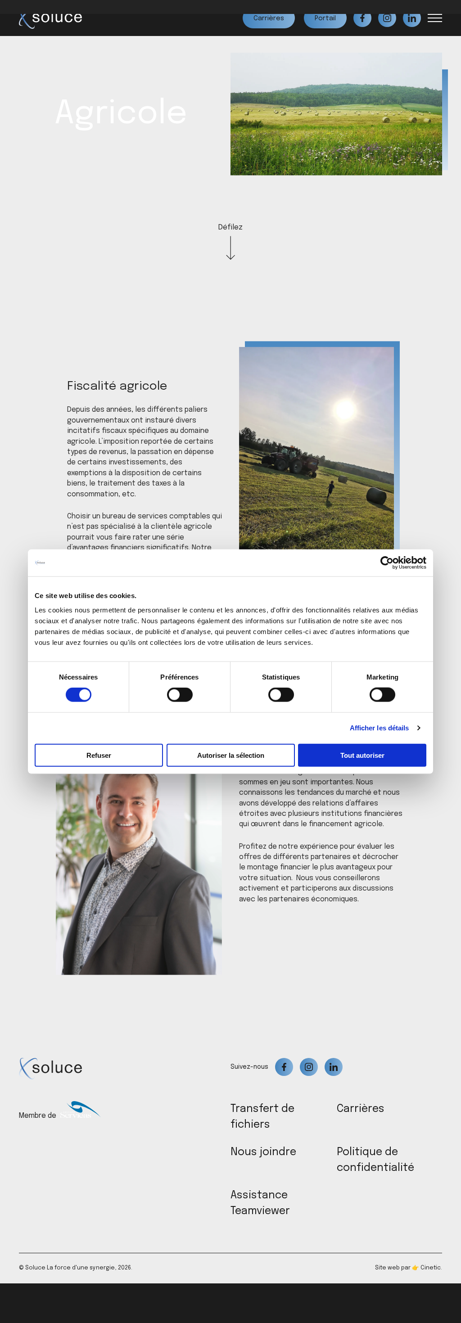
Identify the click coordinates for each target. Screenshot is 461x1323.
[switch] (180, 695)
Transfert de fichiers (262, 1117)
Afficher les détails (379, 728)
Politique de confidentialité (375, 1160)
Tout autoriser (362, 755)
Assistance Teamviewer (260, 1203)
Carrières (360, 1109)
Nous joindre (263, 1152)
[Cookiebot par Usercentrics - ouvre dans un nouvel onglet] (387, 563)
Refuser (98, 755)
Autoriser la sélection (230, 755)
